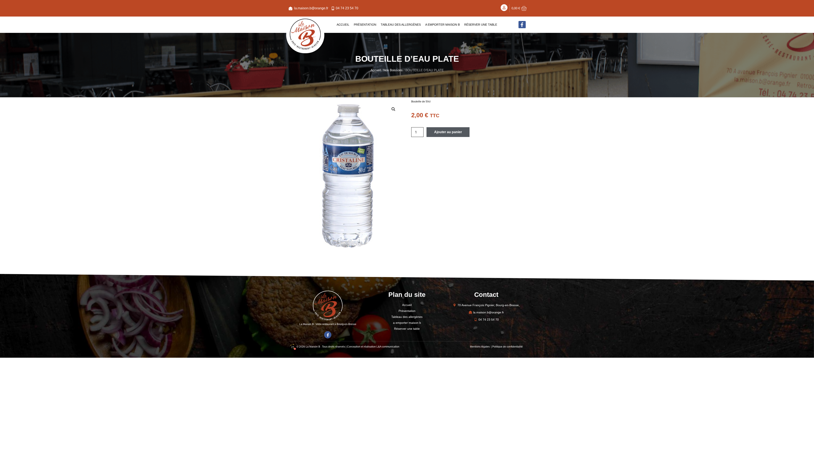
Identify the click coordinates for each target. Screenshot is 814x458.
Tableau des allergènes (401, 24)
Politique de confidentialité (507, 346)
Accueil (343, 24)
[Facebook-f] (522, 24)
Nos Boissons (393, 70)
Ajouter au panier (448, 132)
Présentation (365, 24)
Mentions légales (480, 346)
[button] (393, 109)
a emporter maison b (442, 24)
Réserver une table (480, 24)
